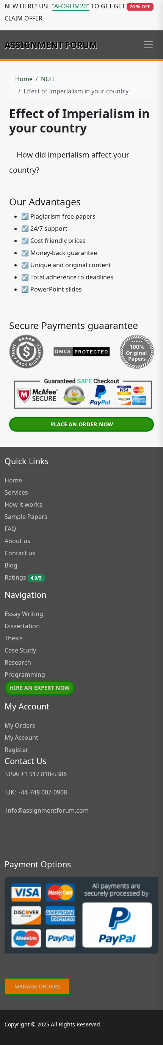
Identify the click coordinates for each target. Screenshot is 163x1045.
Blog (11, 565)
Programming (25, 674)
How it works (23, 504)
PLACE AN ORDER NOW (81, 424)
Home (24, 79)
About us (17, 541)
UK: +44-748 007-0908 (36, 792)
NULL (48, 79)
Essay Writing (24, 614)
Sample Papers (26, 516)
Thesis (14, 638)
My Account (21, 737)
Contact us (20, 553)
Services (16, 492)
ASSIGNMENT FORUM (51, 45)
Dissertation (22, 626)
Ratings (23, 577)
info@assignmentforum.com (47, 810)
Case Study (20, 650)
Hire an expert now (39, 687)
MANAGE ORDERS (37, 986)
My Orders (20, 725)
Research (18, 662)
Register (16, 750)
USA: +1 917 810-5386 (36, 774)
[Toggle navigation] (148, 45)
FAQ (10, 529)
